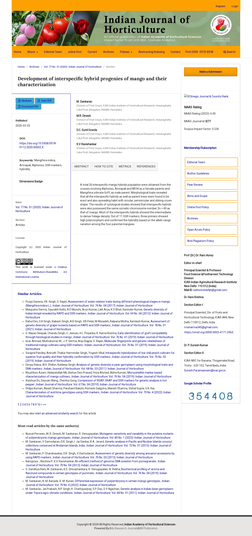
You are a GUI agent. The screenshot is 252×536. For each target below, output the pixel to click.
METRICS (125, 166)
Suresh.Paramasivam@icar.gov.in (205, 370)
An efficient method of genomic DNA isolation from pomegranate (116, 461)
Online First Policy (198, 207)
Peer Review (195, 184)
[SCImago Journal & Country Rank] (206, 96)
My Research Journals (124, 528)
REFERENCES (146, 166)
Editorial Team (53, 51)
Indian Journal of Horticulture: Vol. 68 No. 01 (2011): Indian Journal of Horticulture (124, 492)
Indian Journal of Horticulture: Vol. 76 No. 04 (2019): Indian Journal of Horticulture (121, 376)
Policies (125, 51)
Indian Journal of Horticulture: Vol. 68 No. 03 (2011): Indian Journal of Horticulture (94, 368)
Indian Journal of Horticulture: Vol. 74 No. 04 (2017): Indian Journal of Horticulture (103, 305)
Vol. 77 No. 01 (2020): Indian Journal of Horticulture (72, 66)
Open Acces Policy (198, 229)
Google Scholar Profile (197, 383)
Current (92, 51)
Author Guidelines (198, 173)
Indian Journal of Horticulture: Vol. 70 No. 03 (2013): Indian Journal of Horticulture (103, 457)
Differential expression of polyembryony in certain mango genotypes (118, 481)
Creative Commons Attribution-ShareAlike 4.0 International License (41, 272)
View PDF (46, 100)
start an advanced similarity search (56, 413)
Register (220, 6)
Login (235, 6)
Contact (176, 51)
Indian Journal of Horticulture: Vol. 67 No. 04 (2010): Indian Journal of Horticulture (86, 384)
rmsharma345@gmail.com (201, 327)
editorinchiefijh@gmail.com (210, 290)
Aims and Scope (197, 196)
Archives (108, 51)
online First (75, 51)
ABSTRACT (81, 166)
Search (230, 51)
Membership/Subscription (200, 147)
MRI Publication (148, 528)
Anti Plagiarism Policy (200, 240)
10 (38, 404)
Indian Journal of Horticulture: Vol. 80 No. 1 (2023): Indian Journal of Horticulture (121, 437)
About (31, 51)
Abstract (26, 100)
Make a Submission (210, 71)
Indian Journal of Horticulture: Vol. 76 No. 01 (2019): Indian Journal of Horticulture (123, 337)
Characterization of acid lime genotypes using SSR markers (63, 392)
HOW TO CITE (103, 166)
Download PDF (30, 106)
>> (44, 404)
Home (17, 51)
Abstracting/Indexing (151, 51)
